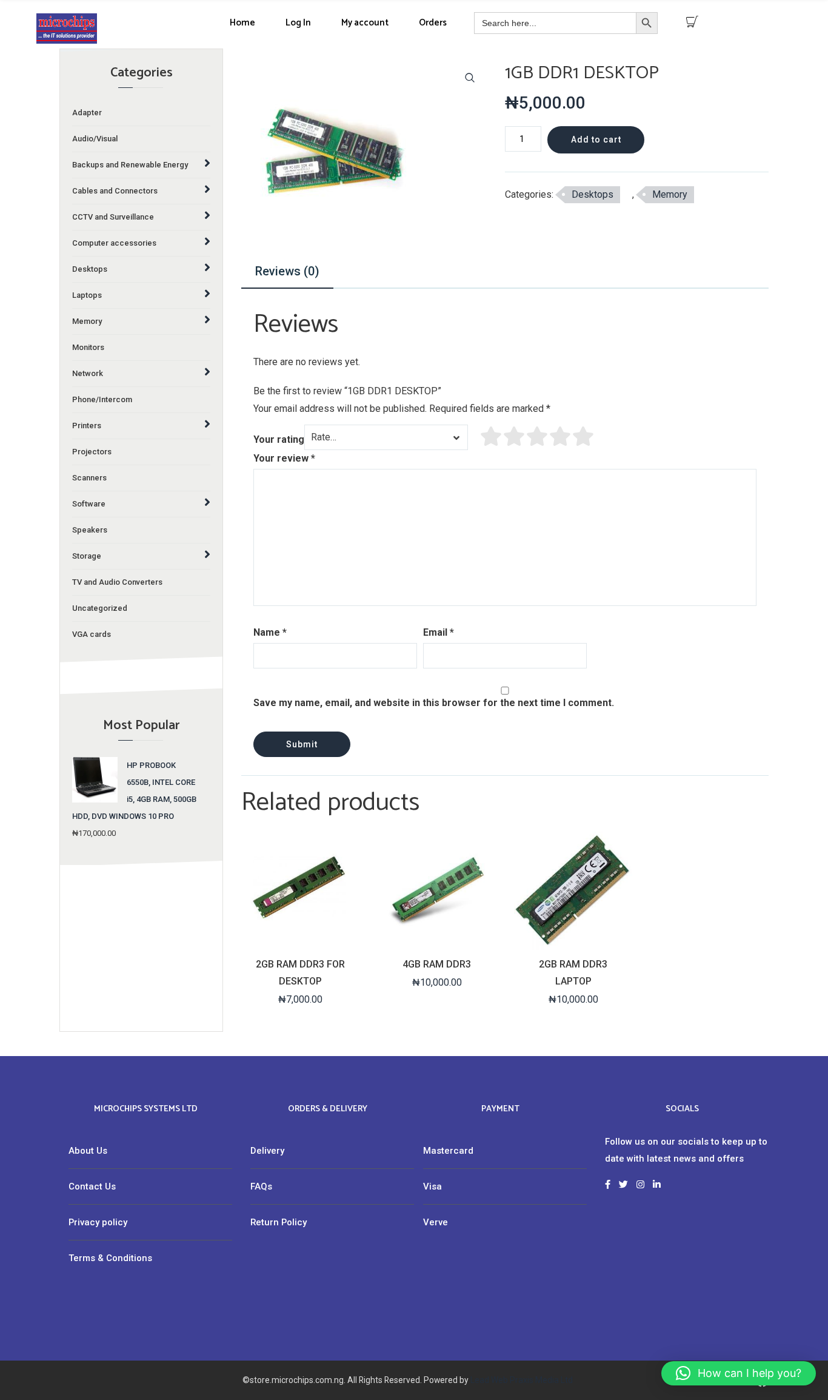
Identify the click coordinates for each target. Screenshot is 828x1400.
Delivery (267, 1150)
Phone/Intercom (102, 399)
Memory (669, 194)
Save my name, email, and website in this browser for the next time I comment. (433, 702)
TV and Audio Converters (117, 582)
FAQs (261, 1186)
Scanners (89, 477)
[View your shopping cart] (692, 21)
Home (242, 22)
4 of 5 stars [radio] (560, 436)
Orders (433, 22)
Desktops (592, 194)
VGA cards (91, 634)
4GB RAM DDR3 (436, 964)
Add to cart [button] (299, 939)
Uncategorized (99, 608)
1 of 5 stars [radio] (491, 436)
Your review (284, 458)
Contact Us (92, 1186)
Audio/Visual (95, 138)
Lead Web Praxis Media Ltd (521, 1380)
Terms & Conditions (110, 1258)
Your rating (278, 439)
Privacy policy (97, 1222)
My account (365, 22)
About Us (87, 1150)
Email (438, 632)
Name (270, 632)
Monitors (88, 347)
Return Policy (278, 1222)
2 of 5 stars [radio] (514, 436)
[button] (470, 78)
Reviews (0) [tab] (287, 271)
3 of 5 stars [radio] (537, 436)
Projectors (92, 451)
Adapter (87, 112)
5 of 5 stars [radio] (583, 436)
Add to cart (596, 139)
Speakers (89, 529)
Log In (298, 22)
